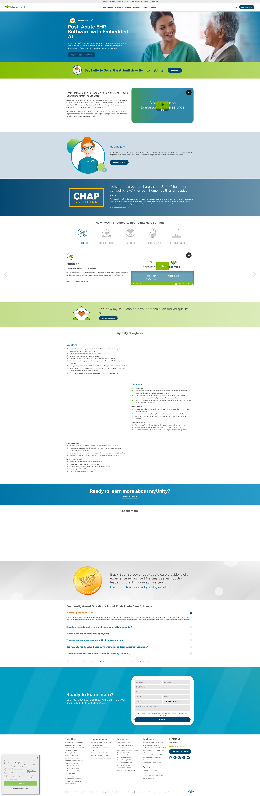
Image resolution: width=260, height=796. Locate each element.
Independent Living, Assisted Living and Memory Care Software (128, 751)
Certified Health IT (163, 792)
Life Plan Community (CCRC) (125, 762)
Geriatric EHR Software (123, 742)
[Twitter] (183, 757)
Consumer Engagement (71, 750)
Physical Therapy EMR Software (126, 760)
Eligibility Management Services (74, 760)
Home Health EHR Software (125, 745)
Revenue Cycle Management (73, 778)
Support (154, 7)
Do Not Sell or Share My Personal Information (121, 792)
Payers (146, 767)
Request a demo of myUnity (81, 55)
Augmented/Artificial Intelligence (74, 742)
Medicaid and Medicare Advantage (153, 773)
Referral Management (71, 776)
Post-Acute (122, 739)
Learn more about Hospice (75, 281)
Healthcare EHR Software (72, 768)
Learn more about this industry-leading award (138, 587)
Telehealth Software (70, 784)
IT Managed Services (71, 773)
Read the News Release (118, 207)
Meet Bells (175, 70)
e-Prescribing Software (71, 755)
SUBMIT (162, 720)
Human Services (99, 739)
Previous (5, 274)
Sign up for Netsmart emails (177, 746)
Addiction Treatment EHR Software (101, 742)
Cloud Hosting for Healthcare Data (74, 748)
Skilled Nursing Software (124, 767)
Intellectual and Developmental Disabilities (103, 758)
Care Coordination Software (73, 745)
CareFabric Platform (123, 1)
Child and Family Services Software (101, 753)
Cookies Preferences (20, 788)
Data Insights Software (71, 753)
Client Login (154, 1)
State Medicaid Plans (149, 778)
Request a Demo (246, 7)
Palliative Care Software (124, 755)
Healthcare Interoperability (72, 771)
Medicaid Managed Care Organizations (154, 775)
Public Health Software (149, 760)
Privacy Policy (170, 713)
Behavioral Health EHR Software (100, 748)
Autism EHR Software (97, 745)
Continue (20, 783)
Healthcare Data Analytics (72, 766)
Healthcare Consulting (71, 763)
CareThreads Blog (136, 1)
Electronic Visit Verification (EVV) (74, 758)
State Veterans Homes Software (152, 762)
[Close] (37, 758)
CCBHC (93, 750)
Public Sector (149, 739)
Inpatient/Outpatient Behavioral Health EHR (154, 751)
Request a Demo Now (108, 318)
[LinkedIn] (170, 757)
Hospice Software (122, 748)
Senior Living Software (123, 765)
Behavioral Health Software (151, 745)
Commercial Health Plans (150, 770)
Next (254, 274)
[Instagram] (179, 757)
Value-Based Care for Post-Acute (126, 770)
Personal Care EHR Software (125, 757)
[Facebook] (175, 757)
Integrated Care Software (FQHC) (100, 755)
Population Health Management (152, 757)
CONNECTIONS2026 (108, 1)
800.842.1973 (173, 743)
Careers (146, 1)
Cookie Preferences (141, 792)
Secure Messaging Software (73, 781)
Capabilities (70, 739)
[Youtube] (188, 757)
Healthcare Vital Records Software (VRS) (154, 748)
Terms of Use (161, 713)
